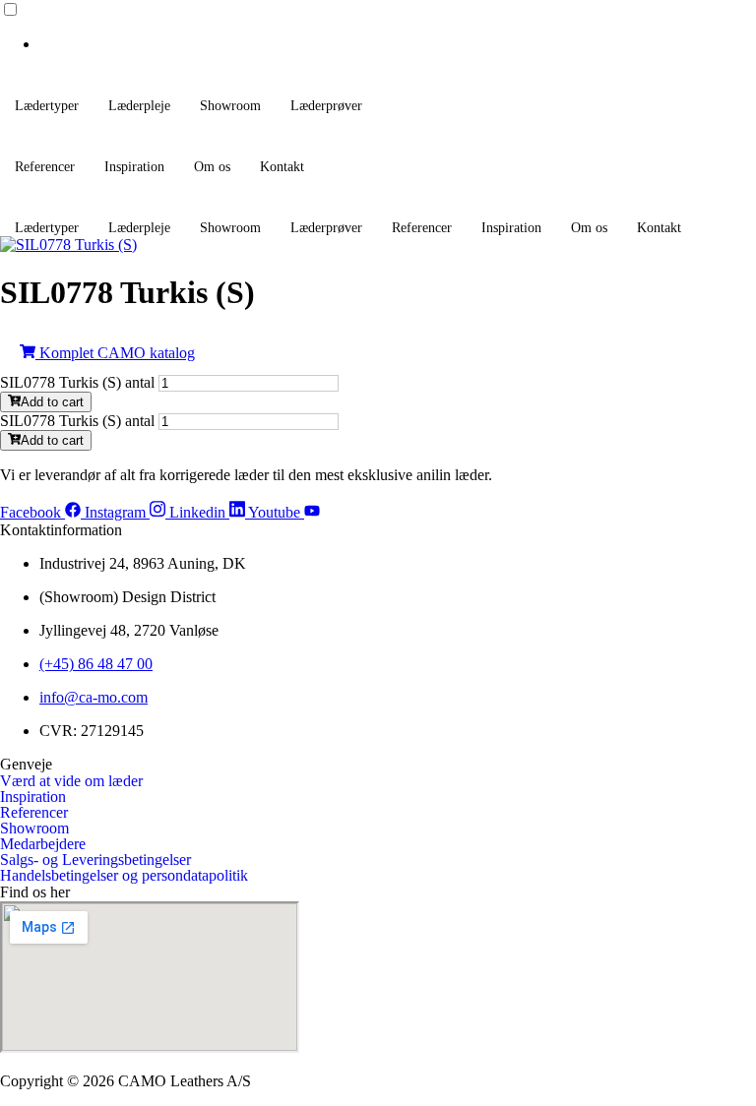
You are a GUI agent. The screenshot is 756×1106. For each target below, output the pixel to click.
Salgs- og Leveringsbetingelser (95, 860)
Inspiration (134, 166)
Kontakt (282, 166)
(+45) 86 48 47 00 (96, 663)
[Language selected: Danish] (378, 26)
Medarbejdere (43, 844)
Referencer (45, 166)
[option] (397, 44)
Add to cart (52, 402)
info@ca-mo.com (93, 697)
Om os (212, 166)
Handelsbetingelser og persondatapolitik (124, 876)
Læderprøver (326, 105)
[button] (378, 353)
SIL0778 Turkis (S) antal (77, 382)
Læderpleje (139, 105)
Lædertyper (47, 105)
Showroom (230, 105)
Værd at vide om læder (71, 781)
